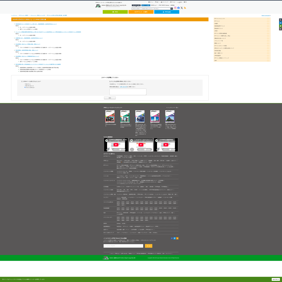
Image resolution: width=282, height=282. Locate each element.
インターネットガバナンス (154, 156)
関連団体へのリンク (143, 162)
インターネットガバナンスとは (123, 180)
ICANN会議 (157, 186)
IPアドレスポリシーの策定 (221, 45)
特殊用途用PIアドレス (220, 26)
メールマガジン (131, 197)
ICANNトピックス (120, 186)
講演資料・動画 (173, 156)
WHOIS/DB (125, 212)
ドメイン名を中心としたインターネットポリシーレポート (129, 183)
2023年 (122, 202)
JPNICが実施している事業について (139, 160)
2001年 (165, 203)
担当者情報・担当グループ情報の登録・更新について (28, 44)
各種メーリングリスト (143, 232)
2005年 (146, 203)
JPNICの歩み (140, 194)
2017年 (151, 202)
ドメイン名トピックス (134, 176)
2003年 (155, 203)
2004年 (151, 203)
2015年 (160, 202)
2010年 (122, 203)
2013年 (169, 202)
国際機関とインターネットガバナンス (148, 182)
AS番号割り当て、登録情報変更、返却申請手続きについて (29, 38)
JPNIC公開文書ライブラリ (150, 197)
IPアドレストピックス (220, 18)
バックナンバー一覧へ (172, 107)
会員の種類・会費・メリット (123, 229)
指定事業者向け (107, 226)
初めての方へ (119, 160)
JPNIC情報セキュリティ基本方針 (154, 253)
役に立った (28, 84)
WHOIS (105, 223)
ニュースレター (139, 197)
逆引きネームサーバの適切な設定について (224, 48)
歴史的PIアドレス (219, 28)
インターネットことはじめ (165, 171)
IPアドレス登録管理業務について (153, 165)
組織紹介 (142, 186)
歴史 (147, 186)
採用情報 (172, 5)
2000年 (169, 203)
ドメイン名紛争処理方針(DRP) (154, 176)
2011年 (118, 203)
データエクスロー (166, 176)
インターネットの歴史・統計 (110, 194)
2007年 (137, 203)
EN (186, 2)
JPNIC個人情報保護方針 (141, 253)
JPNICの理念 (127, 160)
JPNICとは (106, 160)
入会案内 (168, 160)
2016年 (155, 202)
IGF (137, 182)
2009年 (127, 203)
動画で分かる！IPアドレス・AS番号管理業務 (126, 168)
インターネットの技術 (108, 189)
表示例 (123, 223)
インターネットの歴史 (127, 157)
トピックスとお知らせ (108, 202)
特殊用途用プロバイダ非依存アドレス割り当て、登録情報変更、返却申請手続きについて (36, 24)
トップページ (14, 15)
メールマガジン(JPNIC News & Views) (114, 238)
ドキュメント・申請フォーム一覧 (37, 15)
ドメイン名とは (120, 176)
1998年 (118, 205)
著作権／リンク (132, 253)
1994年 (141, 220)
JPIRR (216, 30)
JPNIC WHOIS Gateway (164, 5)
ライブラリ (106, 197)
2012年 (174, 202)
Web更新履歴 (106, 208)
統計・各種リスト (219, 53)
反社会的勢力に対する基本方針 (130, 162)
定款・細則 (156, 160)
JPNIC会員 (168, 12)
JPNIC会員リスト (149, 229)
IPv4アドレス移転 (128, 156)
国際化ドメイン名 (120, 177)
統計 (127, 177)
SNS (150, 232)
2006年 (141, 203)
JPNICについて (166, 212)
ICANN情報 (160, 180)
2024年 (118, 202)
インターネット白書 (167, 197)
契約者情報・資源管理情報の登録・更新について (27, 50)
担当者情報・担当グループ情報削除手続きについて (27, 56)
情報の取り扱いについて (220, 38)
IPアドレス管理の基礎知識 (221, 33)
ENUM (135, 189)
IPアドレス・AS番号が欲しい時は (222, 35)
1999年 (174, 203)
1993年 (146, 220)
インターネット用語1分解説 (139, 171)
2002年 (160, 203)
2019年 (141, 202)
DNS (135, 156)
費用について (218, 43)
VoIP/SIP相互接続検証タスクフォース (157, 189)
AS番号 (216, 23)
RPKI (131, 189)
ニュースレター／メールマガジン (151, 212)
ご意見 (140, 177)
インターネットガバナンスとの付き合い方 (126, 182)
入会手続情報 (134, 229)
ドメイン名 (139, 156)
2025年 (118, 217)
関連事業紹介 (143, 176)
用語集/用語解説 (164, 156)
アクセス (173, 2)
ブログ (118, 232)
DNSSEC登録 (218, 50)
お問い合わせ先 (123, 86)
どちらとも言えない (30, 87)
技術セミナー (170, 189)
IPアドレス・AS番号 (141, 12)
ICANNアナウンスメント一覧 (132, 186)
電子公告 (162, 160)
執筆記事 (119, 198)
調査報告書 (124, 198)
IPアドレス (217, 21)
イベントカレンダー (108, 217)
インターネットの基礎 (108, 171)
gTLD (126, 176)
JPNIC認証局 (218, 55)
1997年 (122, 205)
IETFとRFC (119, 189)
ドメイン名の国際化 (143, 189)
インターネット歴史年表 (122, 194)
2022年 (127, 202)
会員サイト (106, 229)
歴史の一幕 (170, 194)
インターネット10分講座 (152, 171)
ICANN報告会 (164, 186)
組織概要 (150, 160)
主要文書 (151, 186)
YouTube (155, 232)
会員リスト (173, 160)
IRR (124, 189)
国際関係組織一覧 (135, 180)
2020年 (137, 202)
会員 (160, 212)
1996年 (132, 220)
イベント (132, 177)
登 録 (148, 245)
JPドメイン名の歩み (149, 194)
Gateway (119, 223)
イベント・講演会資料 (121, 197)
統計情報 (119, 157)
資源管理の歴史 (132, 194)
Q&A (157, 2)
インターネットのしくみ (122, 171)
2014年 (165, 202)
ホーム (151, 2)
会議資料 (160, 197)
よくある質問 (170, 166)
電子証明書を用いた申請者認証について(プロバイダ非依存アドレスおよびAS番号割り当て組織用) (38, 64)
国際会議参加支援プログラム (123, 191)
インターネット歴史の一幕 (122, 172)
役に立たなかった (30, 85)
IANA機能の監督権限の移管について (149, 180)
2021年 (132, 202)
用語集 (130, 171)
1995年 (137, 220)
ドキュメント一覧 (219, 40)
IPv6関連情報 (120, 156)
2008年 (132, 203)
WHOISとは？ (154, 5)
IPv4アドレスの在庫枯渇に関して (158, 166)
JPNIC (116, 12)
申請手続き (119, 226)
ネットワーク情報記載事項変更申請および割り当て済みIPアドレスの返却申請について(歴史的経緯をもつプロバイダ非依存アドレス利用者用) (48, 32)
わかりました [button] (276, 279)
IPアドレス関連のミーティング (222, 58)
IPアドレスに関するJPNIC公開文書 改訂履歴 (57, 15)
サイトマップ (165, 2)
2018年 (146, 202)
